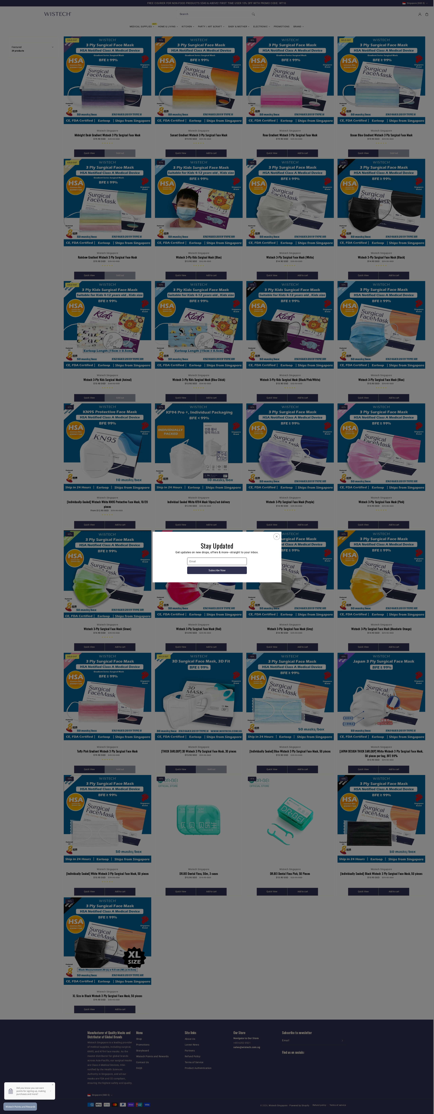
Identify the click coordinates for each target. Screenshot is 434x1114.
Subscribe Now (217, 570)
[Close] (276, 536)
